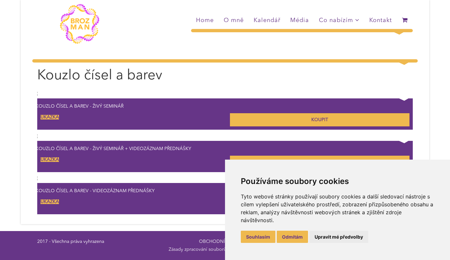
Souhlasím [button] (258, 237)
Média (299, 20)
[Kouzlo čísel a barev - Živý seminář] (225, 94)
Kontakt (380, 20)
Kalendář (267, 20)
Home (205, 20)
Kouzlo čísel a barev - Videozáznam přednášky (95, 191)
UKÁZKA (50, 117)
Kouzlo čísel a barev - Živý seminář (80, 106)
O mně (234, 20)
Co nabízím (336, 20)
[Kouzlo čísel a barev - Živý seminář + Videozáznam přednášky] (225, 137)
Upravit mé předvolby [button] (339, 237)
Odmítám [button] (292, 237)
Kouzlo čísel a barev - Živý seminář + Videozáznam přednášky (113, 148)
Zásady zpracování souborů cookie (205, 249)
